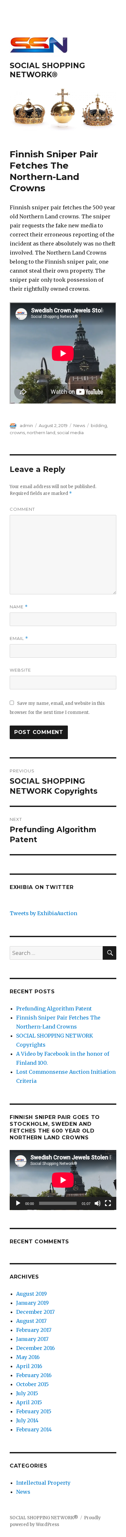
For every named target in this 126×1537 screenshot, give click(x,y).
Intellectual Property (43, 1482)
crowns (17, 432)
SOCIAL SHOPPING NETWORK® (47, 70)
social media (70, 432)
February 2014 (34, 1429)
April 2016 (29, 1366)
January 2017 (32, 1339)
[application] (63, 1180)
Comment (22, 509)
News (79, 425)
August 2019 (31, 1294)
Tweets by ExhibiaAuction (43, 913)
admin (26, 425)
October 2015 (32, 1384)
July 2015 (27, 1393)
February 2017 (33, 1330)
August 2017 (31, 1321)
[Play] (18, 1203)
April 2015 (29, 1402)
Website (20, 670)
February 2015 (33, 1411)
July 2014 (27, 1420)
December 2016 (35, 1348)
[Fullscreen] (108, 1203)
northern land (41, 432)
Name (19, 607)
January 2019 (32, 1303)
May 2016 (28, 1357)
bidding (99, 425)
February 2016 (34, 1375)
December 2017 (35, 1312)
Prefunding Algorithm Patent (54, 1008)
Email (19, 638)
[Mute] (97, 1203)
